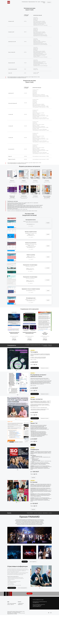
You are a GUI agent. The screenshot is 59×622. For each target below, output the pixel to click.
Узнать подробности (33, 561)
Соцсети (38, 1)
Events (44, 2)
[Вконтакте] (48, 613)
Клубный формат (45, 512)
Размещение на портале (44, 418)
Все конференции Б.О (11, 587)
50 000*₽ (48, 300)
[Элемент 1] (16, 370)
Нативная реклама (25, 1)
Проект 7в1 (50, 344)
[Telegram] (51, 613)
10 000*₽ (48, 290)
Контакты (49, 2)
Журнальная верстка (34, 418)
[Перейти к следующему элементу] (26, 358)
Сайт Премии (25, 561)
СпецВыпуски (45, 345)
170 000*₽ (47, 222)
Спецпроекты (43, 1)
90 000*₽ (48, 245)
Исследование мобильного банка (35, 344)
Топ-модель (27, 344)
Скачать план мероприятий (22, 587)
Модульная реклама (31, 1)
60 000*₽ (48, 234)
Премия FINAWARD (30, 512)
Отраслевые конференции (38, 512)
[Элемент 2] (17, 370)
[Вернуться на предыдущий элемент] (9, 358)
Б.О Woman (50, 345)
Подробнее (33, 444)
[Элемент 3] (18, 370)
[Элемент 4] (19, 370)
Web (36, 1)
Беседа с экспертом (44, 344)
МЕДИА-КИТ (30, 593)
